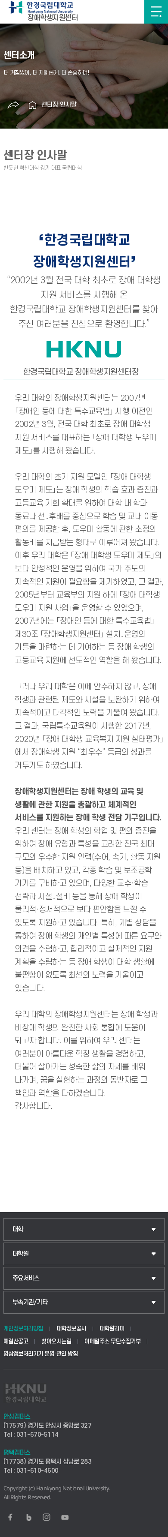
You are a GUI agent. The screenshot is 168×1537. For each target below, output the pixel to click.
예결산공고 (15, 1341)
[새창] (10, 1517)
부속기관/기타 (30, 1302)
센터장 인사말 (59, 104)
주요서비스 (26, 1278)
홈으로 (32, 105)
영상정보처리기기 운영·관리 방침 (40, 1354)
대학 (17, 1229)
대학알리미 (112, 1328)
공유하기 (13, 105)
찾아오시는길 (56, 1341)
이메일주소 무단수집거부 (112, 1341)
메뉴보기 (156, 12)
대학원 (20, 1254)
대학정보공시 (71, 1328)
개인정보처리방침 (23, 1328)
